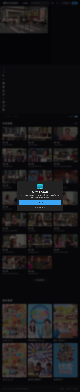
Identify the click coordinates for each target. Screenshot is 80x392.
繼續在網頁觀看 (40, 207)
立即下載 (40, 203)
